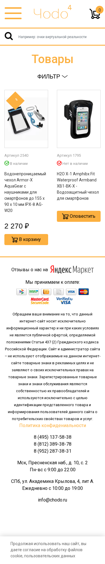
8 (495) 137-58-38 (52, 437)
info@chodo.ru (52, 500)
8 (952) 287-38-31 (52, 451)
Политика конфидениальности (52, 425)
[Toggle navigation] (13, 13)
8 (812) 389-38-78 (52, 444)
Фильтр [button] (49, 76)
